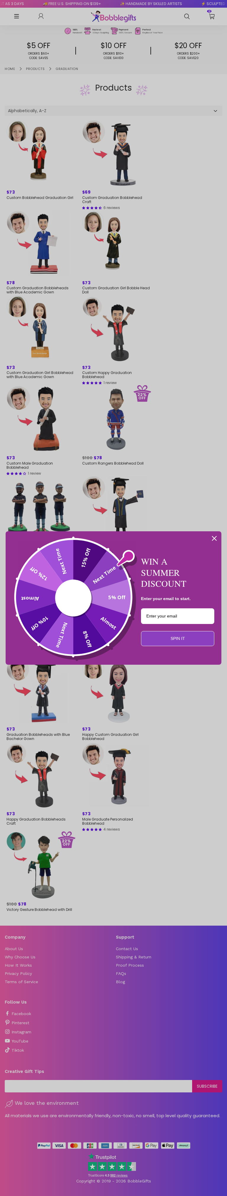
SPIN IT (178, 638)
